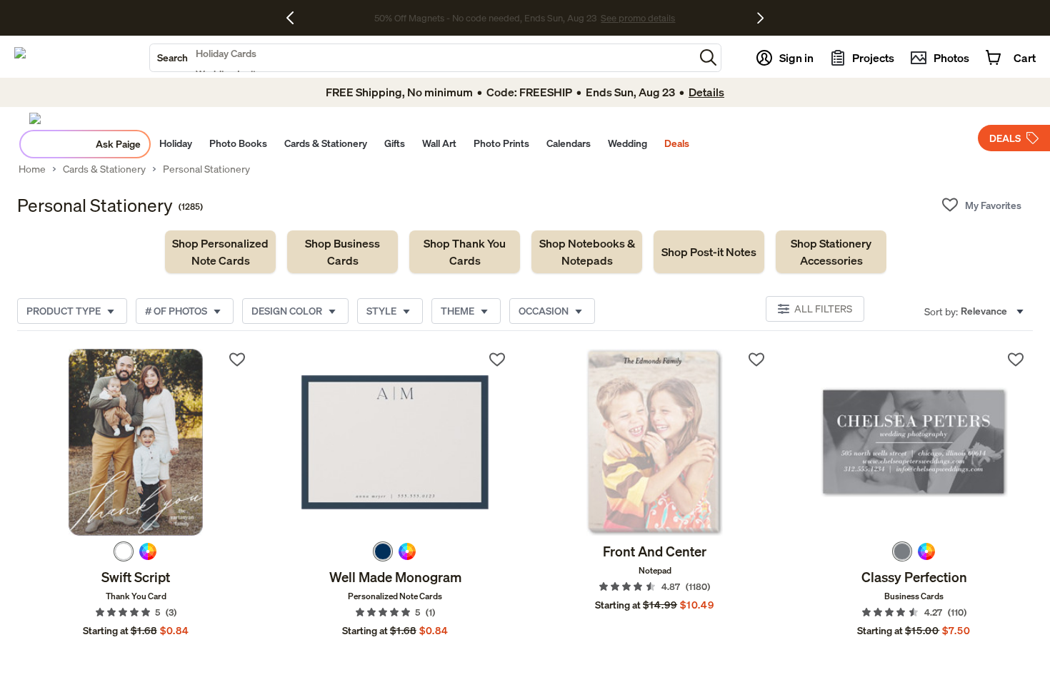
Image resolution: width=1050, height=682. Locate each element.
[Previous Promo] (295, 17)
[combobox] (422, 57)
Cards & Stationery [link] (104, 169)
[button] (708, 57)
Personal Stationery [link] (206, 169)
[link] (220, 251)
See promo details (638, 17)
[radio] (124, 551)
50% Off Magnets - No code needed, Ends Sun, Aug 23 (485, 17)
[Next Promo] (760, 18)
